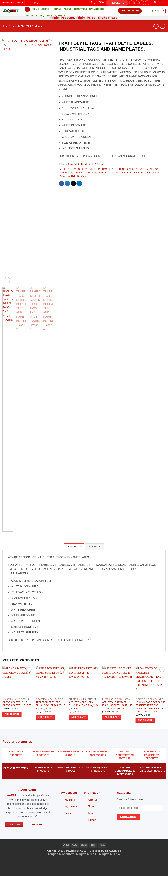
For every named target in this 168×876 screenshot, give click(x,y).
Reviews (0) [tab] (94, 547)
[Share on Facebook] (61, 183)
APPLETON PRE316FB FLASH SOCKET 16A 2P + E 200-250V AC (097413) (117, 705)
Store (45, 9)
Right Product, (62, 854)
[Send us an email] (147, 2)
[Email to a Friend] (73, 183)
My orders (70, 799)
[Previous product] (162, 26)
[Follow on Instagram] (136, 2)
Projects (31, 15)
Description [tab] (74, 547)
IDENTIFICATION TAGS (76, 169)
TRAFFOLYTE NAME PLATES (129, 172)
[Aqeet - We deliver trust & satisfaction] (11, 10)
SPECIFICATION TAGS (84, 172)
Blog (93, 2)
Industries (80, 9)
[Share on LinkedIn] (79, 183)
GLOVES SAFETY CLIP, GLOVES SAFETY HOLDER (17, 704)
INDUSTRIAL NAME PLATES (103, 169)
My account (71, 806)
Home (35, 9)
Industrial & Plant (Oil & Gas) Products (27, 26)
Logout (68, 813)
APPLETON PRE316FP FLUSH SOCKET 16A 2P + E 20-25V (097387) (50, 705)
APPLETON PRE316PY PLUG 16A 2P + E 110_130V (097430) (83, 705)
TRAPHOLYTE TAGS (75, 176)
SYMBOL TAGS (105, 172)
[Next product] (155, 26)
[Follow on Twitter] (141, 2)
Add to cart (12, 714)
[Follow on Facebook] (131, 2)
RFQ (42, 15)
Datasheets (96, 9)
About (67, 9)
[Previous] (7, 161)
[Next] (48, 161)
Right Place (109, 854)
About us (92, 799)
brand (57, 9)
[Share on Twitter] (67, 183)
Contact (60, 15)
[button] (117, 3)
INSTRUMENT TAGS (149, 169)
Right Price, (87, 854)
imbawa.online (113, 850)
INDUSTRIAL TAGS (128, 169)
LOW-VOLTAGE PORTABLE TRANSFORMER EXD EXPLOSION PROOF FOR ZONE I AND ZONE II (150, 707)
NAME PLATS (65, 172)
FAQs (101, 2)
